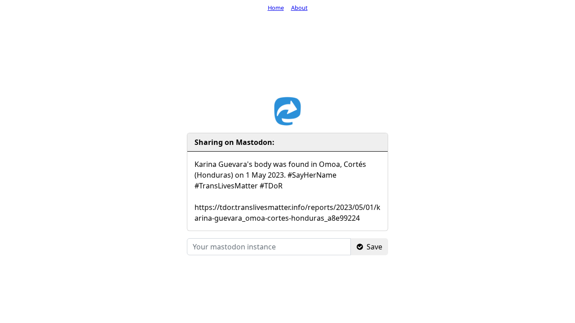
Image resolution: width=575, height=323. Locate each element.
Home (276, 8)
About (299, 8)
